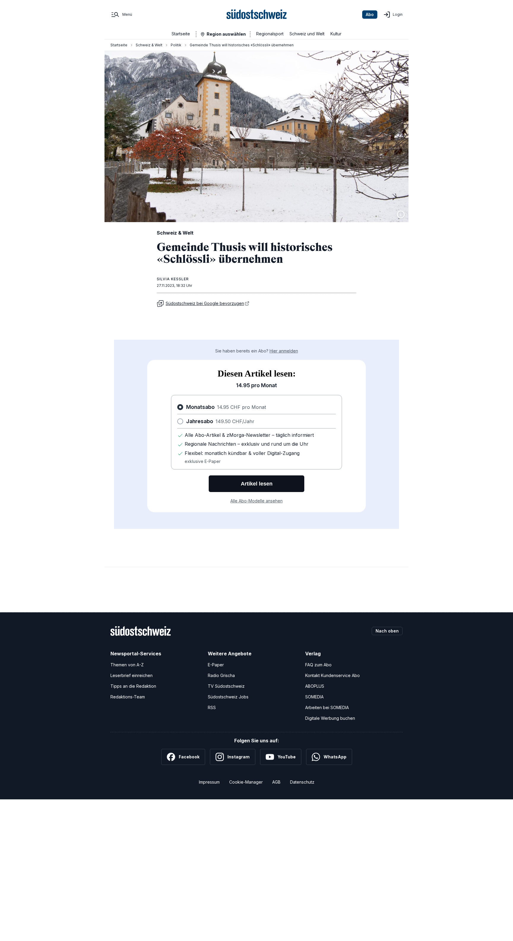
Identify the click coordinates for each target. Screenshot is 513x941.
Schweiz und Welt (306, 33)
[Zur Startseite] (257, 14)
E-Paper (216, 664)
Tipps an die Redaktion (133, 686)
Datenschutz (302, 782)
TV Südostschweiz (226, 686)
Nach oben (387, 630)
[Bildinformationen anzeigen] (401, 214)
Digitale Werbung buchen (330, 718)
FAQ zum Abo (318, 664)
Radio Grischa (221, 675)
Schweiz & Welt (149, 45)
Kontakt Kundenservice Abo (332, 675)
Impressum (209, 782)
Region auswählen (226, 34)
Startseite (181, 33)
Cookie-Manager (246, 782)
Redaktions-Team (127, 696)
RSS (212, 707)
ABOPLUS (314, 686)
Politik (176, 45)
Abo (370, 14)
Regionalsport (270, 33)
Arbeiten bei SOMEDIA (327, 707)
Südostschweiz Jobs (228, 696)
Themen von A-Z (127, 664)
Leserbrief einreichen (131, 675)
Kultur (335, 33)
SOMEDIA (314, 696)
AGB (276, 782)
